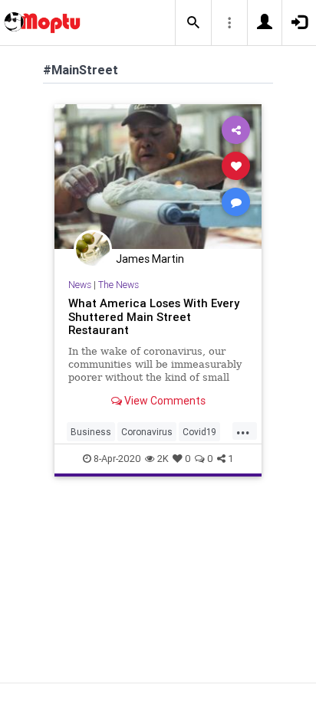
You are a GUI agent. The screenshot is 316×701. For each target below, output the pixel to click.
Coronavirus (147, 431)
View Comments (164, 401)
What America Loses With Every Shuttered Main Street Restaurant (153, 317)
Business (91, 431)
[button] (193, 23)
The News (118, 284)
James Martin (150, 259)
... (243, 430)
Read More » (158, 176)
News (79, 284)
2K (163, 458)
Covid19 (199, 431)
